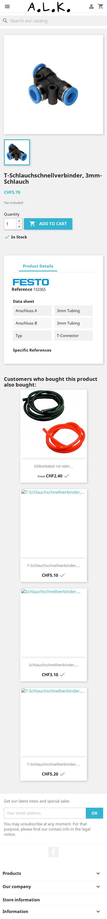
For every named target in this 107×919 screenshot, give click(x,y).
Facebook (53, 852)
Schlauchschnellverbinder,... (53, 664)
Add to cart (48, 224)
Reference (22, 289)
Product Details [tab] (38, 266)
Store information (21, 900)
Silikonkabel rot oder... (53, 466)
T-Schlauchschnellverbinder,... (53, 565)
